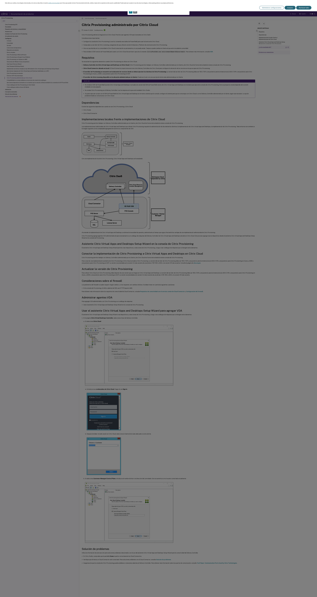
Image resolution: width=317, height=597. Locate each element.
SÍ (130, 12)
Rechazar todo (304, 8)
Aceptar (290, 8)
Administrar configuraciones (271, 8)
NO (135, 12)
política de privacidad (53, 3)
